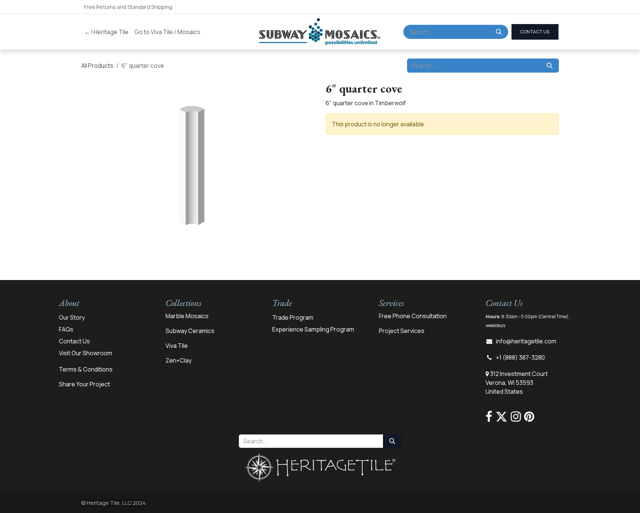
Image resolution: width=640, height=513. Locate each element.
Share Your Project (84, 384)
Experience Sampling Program (313, 329)
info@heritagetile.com (526, 341)
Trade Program (292, 317)
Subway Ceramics (190, 331)
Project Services (401, 331)
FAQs (66, 329)
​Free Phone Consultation (413, 316)
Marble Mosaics (187, 316)
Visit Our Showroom (85, 353)
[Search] (499, 32)
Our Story (72, 317)
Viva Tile (177, 346)
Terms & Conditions (86, 369)
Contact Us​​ (535, 32)
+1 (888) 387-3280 (520, 357)
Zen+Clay (178, 360)
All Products (97, 65)
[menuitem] (106, 31)
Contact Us (74, 341)
